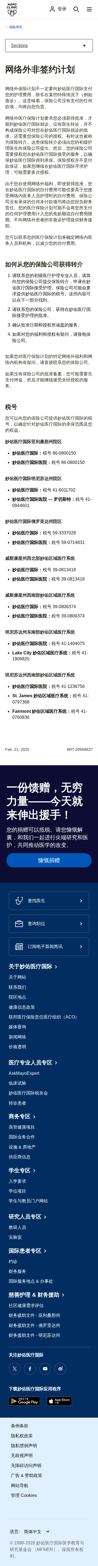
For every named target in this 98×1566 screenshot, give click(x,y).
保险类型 (15, 27)
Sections (21, 47)
